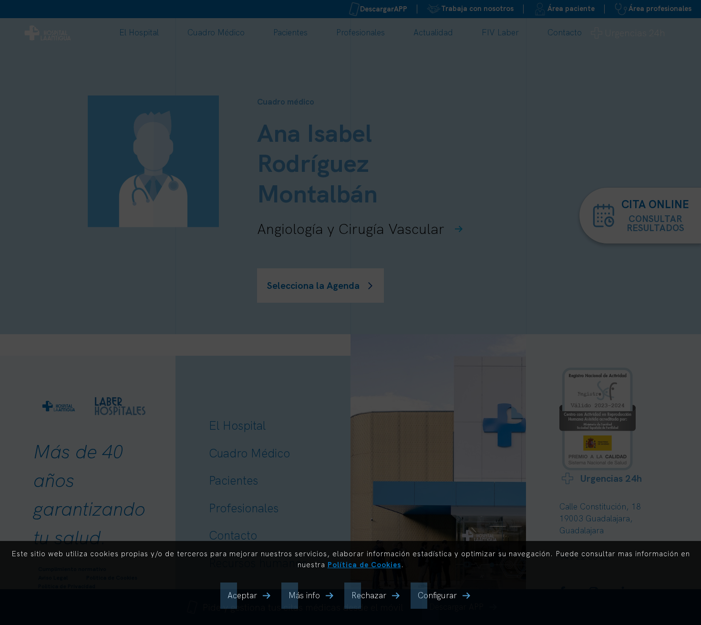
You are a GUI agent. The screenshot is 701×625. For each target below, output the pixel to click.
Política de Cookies (364, 564)
